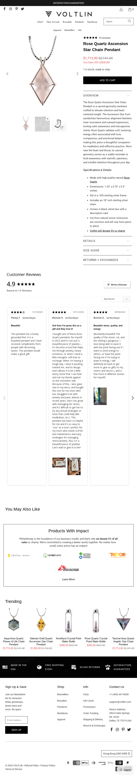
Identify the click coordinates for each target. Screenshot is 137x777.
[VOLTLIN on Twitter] (22, 9)
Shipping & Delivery (93, 719)
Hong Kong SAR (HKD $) (116, 753)
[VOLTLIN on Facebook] (4, 9)
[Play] (42, 74)
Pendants (62, 707)
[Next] (77, 74)
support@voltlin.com (120, 702)
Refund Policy (31, 765)
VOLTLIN (18, 765)
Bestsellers (62, 694)
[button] (80, 30)
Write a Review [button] (119, 284)
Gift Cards (88, 700)
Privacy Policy (47, 765)
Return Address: (117, 709)
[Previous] (7, 74)
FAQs (86, 694)
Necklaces (62, 713)
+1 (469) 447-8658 (119, 694)
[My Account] (121, 9)
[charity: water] (19, 555)
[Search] (129, 21)
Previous (4, 396)
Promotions (89, 707)
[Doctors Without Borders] (68, 567)
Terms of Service (13, 769)
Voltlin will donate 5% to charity (107, 230)
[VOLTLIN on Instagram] (10, 9)
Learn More (68, 579)
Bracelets (62, 700)
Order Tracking (90, 713)
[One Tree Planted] (52, 555)
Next (132, 396)
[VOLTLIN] (68, 14)
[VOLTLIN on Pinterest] (16, 9)
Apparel (61, 719)
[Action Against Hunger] (84, 555)
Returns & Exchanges (94, 725)
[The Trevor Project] (117, 555)
